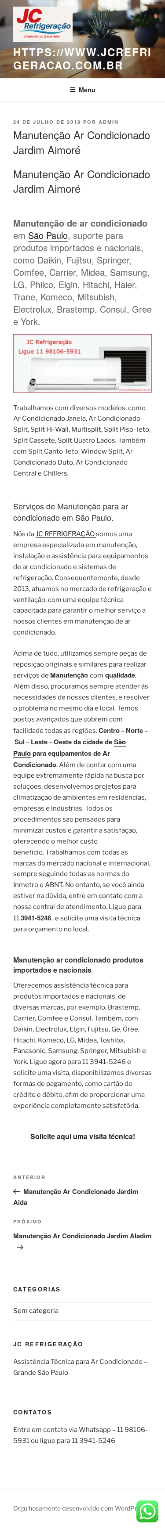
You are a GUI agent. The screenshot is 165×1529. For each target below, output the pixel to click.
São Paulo (48, 235)
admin (109, 122)
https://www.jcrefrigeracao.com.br (82, 58)
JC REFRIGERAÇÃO (66, 534)
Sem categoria (36, 1311)
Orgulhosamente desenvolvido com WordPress (80, 1508)
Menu (87, 89)
